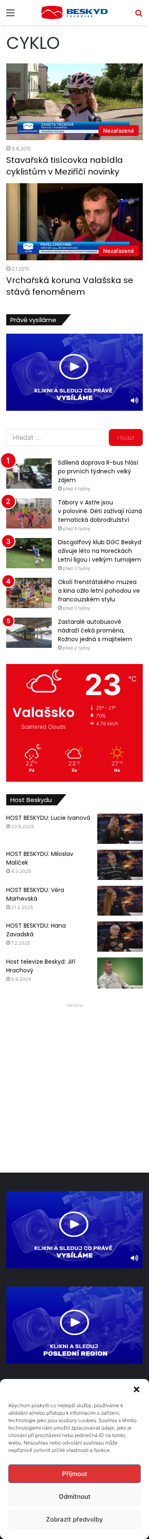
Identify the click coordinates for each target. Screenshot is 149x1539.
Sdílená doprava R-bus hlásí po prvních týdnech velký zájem (98, 471)
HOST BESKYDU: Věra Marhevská (35, 894)
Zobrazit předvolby (74, 1519)
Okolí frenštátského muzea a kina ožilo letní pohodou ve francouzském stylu (99, 590)
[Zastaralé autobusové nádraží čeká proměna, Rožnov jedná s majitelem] (29, 633)
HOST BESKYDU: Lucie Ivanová (48, 818)
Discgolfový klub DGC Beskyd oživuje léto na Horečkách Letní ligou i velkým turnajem (99, 551)
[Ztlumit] (134, 400)
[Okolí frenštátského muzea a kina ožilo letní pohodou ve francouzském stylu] (29, 593)
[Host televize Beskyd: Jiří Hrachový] (120, 973)
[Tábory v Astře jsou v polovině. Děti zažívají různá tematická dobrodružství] (29, 513)
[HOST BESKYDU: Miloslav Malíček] (120, 865)
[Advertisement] (74, 1085)
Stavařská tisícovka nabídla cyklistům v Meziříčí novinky (64, 165)
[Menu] (10, 15)
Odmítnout (75, 1496)
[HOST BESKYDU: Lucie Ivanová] (120, 829)
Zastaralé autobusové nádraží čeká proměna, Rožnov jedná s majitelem (95, 630)
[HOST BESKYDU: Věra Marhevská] (120, 901)
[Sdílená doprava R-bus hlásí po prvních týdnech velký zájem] (29, 473)
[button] (136, 1389)
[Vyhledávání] (139, 15)
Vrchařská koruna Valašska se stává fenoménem (69, 286)
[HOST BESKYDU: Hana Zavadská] (120, 936)
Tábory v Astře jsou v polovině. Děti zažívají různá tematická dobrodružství (100, 511)
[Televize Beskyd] (74, 12)
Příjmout (74, 1474)
